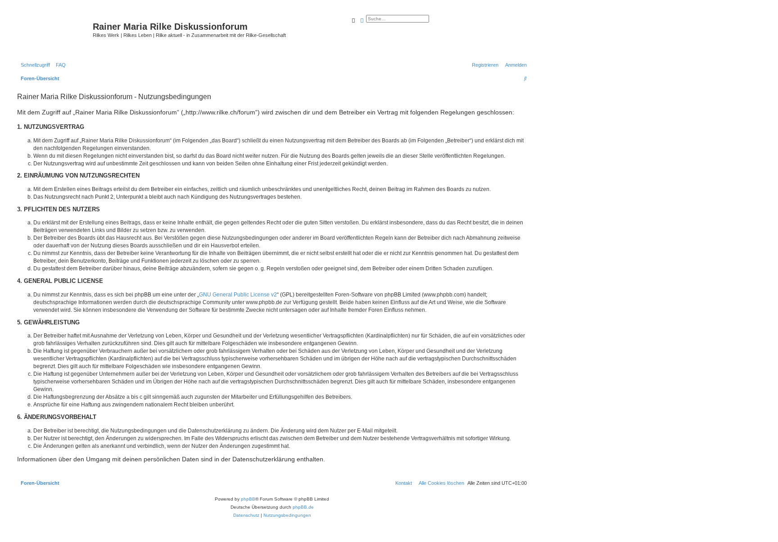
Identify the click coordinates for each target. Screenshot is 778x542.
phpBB (248, 498)
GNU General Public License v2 (238, 294)
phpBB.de (303, 507)
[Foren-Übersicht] (54, 34)
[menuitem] (59, 64)
